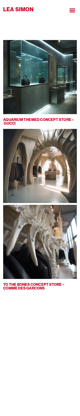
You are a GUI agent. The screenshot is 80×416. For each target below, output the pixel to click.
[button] (72, 10)
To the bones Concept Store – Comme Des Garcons (33, 286)
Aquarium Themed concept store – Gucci (38, 121)
